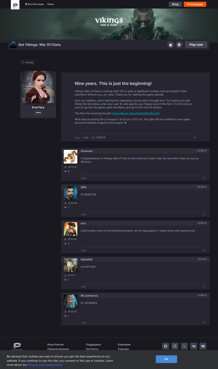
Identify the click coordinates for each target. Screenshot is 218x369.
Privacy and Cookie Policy (45, 364)
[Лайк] (76, 137)
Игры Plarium (55, 344)
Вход (175, 4)
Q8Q (83, 187)
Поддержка (93, 344)
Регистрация (195, 4)
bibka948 (86, 259)
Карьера (123, 349)
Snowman (87, 151)
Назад (29, 62)
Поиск (50, 4)
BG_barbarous (89, 295)
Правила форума (58, 349)
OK (166, 359)
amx (83, 223)
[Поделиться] (194, 138)
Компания (124, 344)
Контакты (92, 349)
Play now (196, 44)
